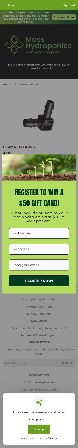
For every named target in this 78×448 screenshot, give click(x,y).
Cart (72, 5)
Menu (12, 5)
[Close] (71, 159)
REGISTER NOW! (39, 281)
